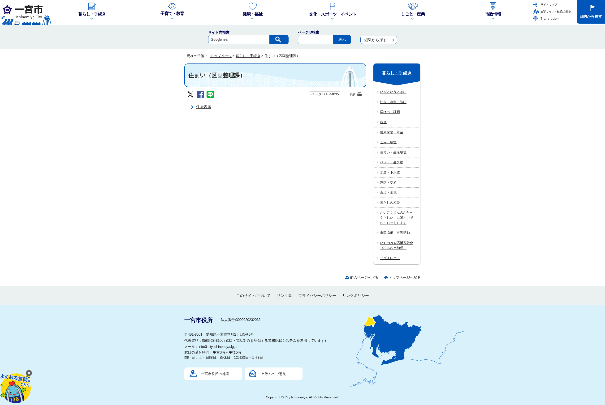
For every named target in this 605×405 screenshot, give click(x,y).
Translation (549, 18)
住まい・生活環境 (393, 152)
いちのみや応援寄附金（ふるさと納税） (396, 245)
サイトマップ (548, 4)
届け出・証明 (390, 112)
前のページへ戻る (364, 277)
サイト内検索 (218, 32)
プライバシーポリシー (317, 296)
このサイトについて (253, 296)
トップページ (221, 56)
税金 (383, 122)
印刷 (352, 94)
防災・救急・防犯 (393, 102)
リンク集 (284, 296)
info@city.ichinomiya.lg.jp (218, 347)
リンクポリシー (355, 296)
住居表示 (203, 107)
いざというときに (393, 92)
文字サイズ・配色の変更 (555, 11)
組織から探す (375, 40)
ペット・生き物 (391, 162)
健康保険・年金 (391, 132)
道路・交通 (388, 182)
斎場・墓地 (388, 192)
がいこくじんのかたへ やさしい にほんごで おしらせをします (398, 217)
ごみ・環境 (388, 142)
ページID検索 (308, 32)
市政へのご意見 (273, 374)
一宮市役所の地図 (215, 374)
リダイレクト (390, 258)
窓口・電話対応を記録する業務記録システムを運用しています (275, 340)
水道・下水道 (390, 172)
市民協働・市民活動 (395, 233)
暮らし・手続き (248, 56)
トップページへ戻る (405, 277)
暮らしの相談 (390, 202)
